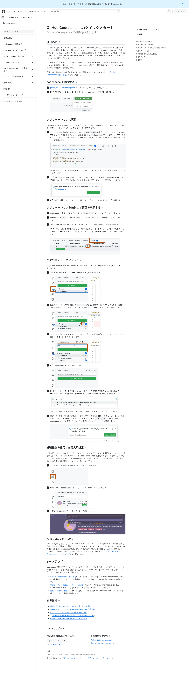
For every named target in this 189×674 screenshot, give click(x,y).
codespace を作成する (61, 82)
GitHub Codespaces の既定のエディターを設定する (73, 615)
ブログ (112, 658)
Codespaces (13, 17)
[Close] (183, 3)
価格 (89, 658)
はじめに (52, 42)
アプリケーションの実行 (61, 119)
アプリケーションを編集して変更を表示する (74, 207)
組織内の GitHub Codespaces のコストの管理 (68, 618)
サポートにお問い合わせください (104, 643)
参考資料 (52, 600)
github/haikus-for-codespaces (62, 88)
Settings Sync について (59, 539)
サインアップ (180, 11)
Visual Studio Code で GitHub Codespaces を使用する (72, 609)
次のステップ (55, 561)
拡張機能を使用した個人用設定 (65, 447)
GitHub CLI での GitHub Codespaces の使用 (68, 612)
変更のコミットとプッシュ (63, 259)
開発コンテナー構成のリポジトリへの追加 (66, 585)
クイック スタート (27, 17)
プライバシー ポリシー (53, 644)
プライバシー (72, 658)
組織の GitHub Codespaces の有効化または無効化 (70, 606)
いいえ (63, 641)
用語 (64, 658)
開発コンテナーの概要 (59, 591)
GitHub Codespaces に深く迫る (63, 577)
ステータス (82, 658)
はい (52, 641)
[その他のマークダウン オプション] (157, 29)
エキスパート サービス (101, 658)
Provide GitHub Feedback (102, 640)
